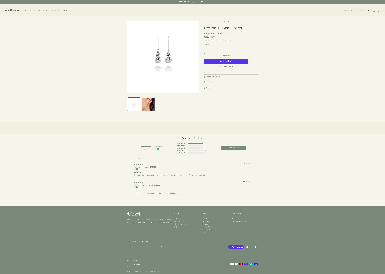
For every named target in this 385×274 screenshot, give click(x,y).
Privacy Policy (207, 227)
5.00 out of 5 (157, 147)
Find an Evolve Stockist (239, 221)
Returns (205, 224)
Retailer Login (207, 233)
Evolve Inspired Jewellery (139, 271)
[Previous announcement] (128, 2)
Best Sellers (213, 22)
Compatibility (179, 221)
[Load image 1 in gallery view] (134, 104)
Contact (233, 218)
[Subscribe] (161, 246)
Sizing (176, 218)
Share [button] (208, 88)
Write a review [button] (233, 148)
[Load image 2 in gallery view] (148, 104)
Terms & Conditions (209, 230)
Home (206, 22)
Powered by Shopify (153, 271)
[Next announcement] (257, 2)
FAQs (176, 227)
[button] (28, 11)
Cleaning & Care (180, 224)
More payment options (226, 66)
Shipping (216, 40)
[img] (139, 164)
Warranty (206, 221)
